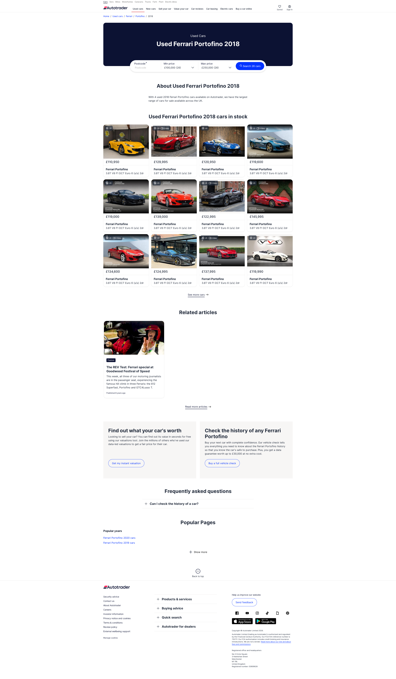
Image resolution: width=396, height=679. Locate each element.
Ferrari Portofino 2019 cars (119, 542)
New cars (151, 8)
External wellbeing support (116, 631)
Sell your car (165, 8)
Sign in (290, 9)
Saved (279, 9)
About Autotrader (112, 605)
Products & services (177, 599)
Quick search (172, 617)
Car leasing (212, 8)
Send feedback (244, 602)
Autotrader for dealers (179, 626)
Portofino (140, 16)
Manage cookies (110, 638)
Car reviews (197, 8)
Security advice (111, 596)
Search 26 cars (251, 66)
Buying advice (172, 608)
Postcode (139, 63)
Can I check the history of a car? (174, 504)
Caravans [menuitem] (139, 2)
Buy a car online (244, 8)
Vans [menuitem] (111, 2)
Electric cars (226, 8)
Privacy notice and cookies (117, 618)
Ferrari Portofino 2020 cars (119, 537)
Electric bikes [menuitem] (171, 2)
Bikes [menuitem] (117, 2)
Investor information (113, 614)
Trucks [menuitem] (148, 2)
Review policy (110, 627)
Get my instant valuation (126, 463)
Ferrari (129, 16)
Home (106, 16)
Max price (207, 63)
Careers (107, 609)
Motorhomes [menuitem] (127, 2)
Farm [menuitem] (155, 2)
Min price (169, 63)
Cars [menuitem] (105, 2)
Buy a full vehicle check (222, 463)
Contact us (108, 601)
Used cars (138, 8)
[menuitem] (137, 9)
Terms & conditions (113, 622)
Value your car (181, 8)
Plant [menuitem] (161, 2)
